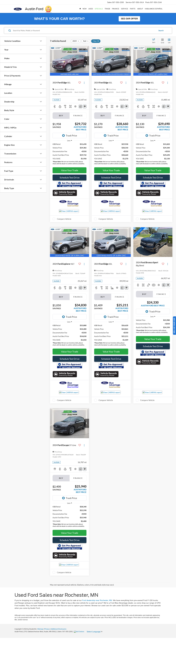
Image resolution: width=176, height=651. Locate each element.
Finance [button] (115, 9)
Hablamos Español (153, 9)
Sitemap (40, 629)
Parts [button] (132, 9)
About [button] (140, 9)
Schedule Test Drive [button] (69, 177)
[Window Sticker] (84, 106)
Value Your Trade (69, 170)
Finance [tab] (78, 116)
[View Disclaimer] (76, 106)
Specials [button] (99, 9)
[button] (86, 60)
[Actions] (84, 82)
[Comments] (80, 106)
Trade (107, 9)
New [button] (85, 9)
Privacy (46, 629)
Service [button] (124, 9)
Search (161, 30)
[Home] (80, 9)
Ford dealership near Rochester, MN (97, 600)
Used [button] (90, 9)
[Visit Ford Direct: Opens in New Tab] (79, 632)
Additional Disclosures (58, 629)
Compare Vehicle (64, 219)
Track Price (71, 135)
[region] (69, 154)
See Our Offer (129, 19)
